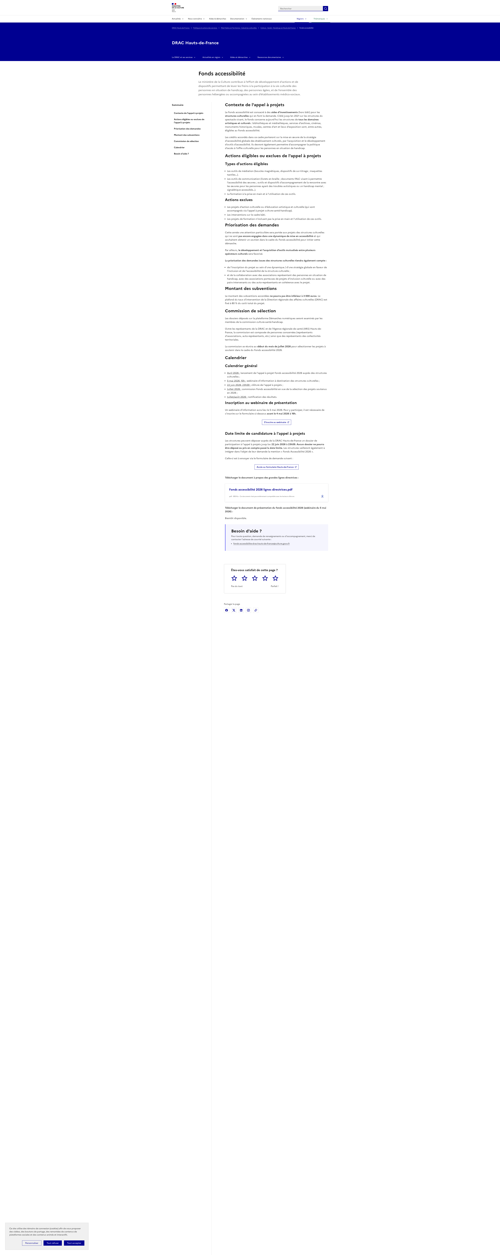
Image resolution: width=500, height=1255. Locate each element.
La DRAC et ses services (182, 57)
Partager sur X (233, 610)
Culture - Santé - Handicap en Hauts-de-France (278, 28)
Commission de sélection (186, 141)
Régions (300, 18)
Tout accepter (74, 1243)
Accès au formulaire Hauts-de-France (275, 467)
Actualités (176, 18)
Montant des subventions (186, 134)
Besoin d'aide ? (181, 153)
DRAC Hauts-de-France (181, 28)
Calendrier (179, 147)
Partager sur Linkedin (241, 610)
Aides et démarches (239, 57)
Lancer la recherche (325, 8)
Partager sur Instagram (248, 610)
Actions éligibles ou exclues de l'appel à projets (189, 121)
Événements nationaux (262, 18)
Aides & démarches (217, 18)
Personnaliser (31, 1243)
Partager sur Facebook (226, 610)
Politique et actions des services (205, 28)
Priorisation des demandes (187, 128)
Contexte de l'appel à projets (188, 113)
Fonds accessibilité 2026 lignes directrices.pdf (260, 489)
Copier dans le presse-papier (255, 610)
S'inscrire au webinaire (275, 422)
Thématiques (319, 18)
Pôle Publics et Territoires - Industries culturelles (239, 28)
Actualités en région (211, 57)
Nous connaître (195, 18)
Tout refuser (53, 1243)
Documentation (237, 18)
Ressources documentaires (269, 57)
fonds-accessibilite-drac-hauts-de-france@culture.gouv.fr (261, 543)
